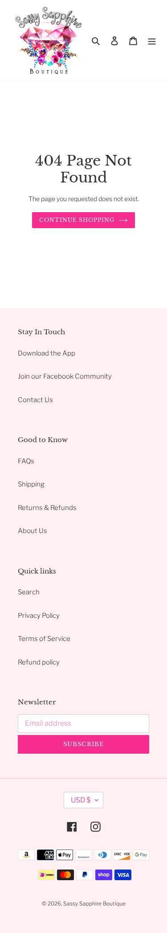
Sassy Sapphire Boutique (94, 903)
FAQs (26, 461)
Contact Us (35, 400)
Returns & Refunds (47, 508)
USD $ (80, 800)
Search (29, 592)
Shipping (31, 484)
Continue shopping (76, 220)
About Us (32, 531)
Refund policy (39, 662)
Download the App (46, 353)
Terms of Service (44, 639)
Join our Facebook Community (65, 376)
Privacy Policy (39, 616)
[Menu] (152, 40)
